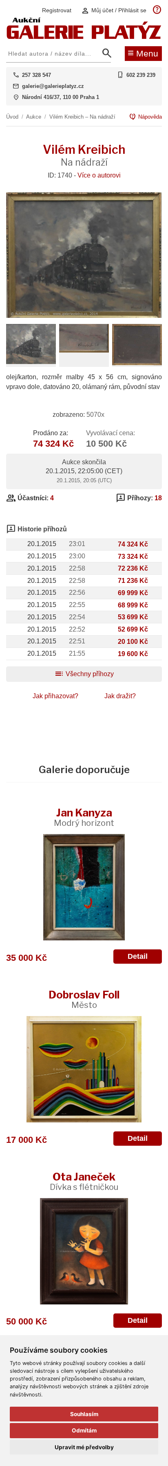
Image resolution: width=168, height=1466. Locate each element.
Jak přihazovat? (55, 696)
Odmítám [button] (84, 1430)
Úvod (12, 117)
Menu (143, 52)
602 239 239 (140, 75)
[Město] (84, 1069)
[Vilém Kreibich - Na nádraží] (84, 315)
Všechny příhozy (84, 673)
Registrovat (56, 10)
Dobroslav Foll (84, 999)
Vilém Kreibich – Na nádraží (82, 117)
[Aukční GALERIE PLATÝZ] (84, 37)
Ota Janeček (84, 1181)
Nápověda (145, 117)
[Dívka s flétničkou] (84, 1251)
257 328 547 (36, 75)
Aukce (33, 117)
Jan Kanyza (84, 817)
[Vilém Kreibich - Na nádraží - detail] (31, 361)
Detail (138, 956)
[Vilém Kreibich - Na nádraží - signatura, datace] (84, 350)
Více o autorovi (99, 175)
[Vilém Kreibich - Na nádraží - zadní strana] (137, 363)
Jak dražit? (120, 696)
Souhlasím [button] (84, 1414)
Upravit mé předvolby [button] (84, 1447)
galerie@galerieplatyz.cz (53, 86)
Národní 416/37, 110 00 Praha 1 (60, 97)
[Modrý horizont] (84, 887)
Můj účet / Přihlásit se (113, 10)
